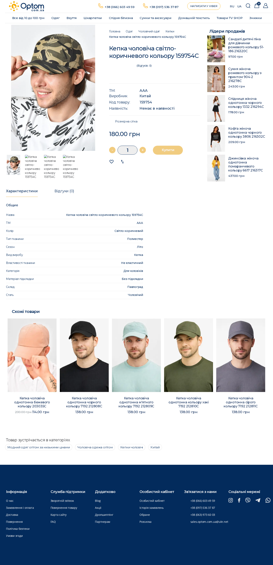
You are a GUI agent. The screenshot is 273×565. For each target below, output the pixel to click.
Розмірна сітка (126, 121)
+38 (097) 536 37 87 (163, 7)
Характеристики (22, 191)
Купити (168, 150)
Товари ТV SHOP (230, 18)
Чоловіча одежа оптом (95, 447)
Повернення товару (64, 508)
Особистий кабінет (152, 501)
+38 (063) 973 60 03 (202, 515)
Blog (98, 501)
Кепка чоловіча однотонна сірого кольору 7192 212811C (188, 402)
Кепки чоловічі (131, 447)
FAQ (53, 522)
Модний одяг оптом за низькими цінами (38, 447)
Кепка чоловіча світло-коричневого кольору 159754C (147, 37)
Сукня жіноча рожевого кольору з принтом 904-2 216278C (245, 75)
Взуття (72, 18)
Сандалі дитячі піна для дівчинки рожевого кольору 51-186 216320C (246, 45)
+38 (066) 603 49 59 (120, 7)
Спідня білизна (121, 18)
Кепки (169, 31)
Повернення (14, 522)
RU (232, 6)
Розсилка (145, 522)
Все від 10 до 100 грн (28, 18)
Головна (114, 31)
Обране (144, 515)
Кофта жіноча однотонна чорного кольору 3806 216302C (246, 132)
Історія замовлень (151, 508)
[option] (53, 88)
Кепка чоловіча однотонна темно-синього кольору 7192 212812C (240, 404)
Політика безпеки (17, 529)
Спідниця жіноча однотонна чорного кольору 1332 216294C (246, 103)
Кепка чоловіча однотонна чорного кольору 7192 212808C (32, 402)
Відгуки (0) (64, 191)
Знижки (256, 18)
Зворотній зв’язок (62, 501)
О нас (10, 501)
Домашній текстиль (194, 18)
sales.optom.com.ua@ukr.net (209, 522)
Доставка (12, 515)
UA (239, 6)
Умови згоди (14, 536)
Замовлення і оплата (20, 508)
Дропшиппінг (104, 515)
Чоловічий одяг (149, 31)
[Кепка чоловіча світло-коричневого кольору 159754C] (53, 88)
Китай (145, 96)
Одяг (55, 18)
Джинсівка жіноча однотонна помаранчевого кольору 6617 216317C (245, 164)
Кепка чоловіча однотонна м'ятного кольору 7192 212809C (84, 402)
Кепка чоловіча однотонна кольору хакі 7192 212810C (136, 402)
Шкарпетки (93, 18)
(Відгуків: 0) (144, 65)
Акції (98, 508)
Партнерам (102, 522)
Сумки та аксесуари (156, 18)
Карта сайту (59, 515)
